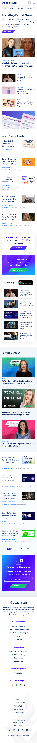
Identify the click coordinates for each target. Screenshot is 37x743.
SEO (3, 484)
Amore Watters (8, 152)
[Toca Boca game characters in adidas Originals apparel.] (8, 103)
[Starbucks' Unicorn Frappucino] (8, 90)
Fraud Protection (18, 713)
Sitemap (18, 699)
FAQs (18, 636)
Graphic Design (6, 185)
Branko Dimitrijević (10, 188)
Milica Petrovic (8, 468)
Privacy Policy (18, 706)
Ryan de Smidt (8, 524)
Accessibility (18, 709)
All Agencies (18, 661)
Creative (4, 223)
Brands (4, 167)
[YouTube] (27, 730)
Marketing (10, 167)
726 (28, 548)
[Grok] (24, 685)
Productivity (11, 502)
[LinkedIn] (10, 730)
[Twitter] (22, 730)
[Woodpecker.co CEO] (18, 398)
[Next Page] (32, 549)
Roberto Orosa (8, 170)
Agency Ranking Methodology (18, 629)
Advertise (18, 639)
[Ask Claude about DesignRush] (12, 685)
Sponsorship (18, 658)
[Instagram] (14, 730)
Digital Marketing (7, 149)
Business (4, 502)
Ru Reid (6, 207)
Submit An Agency (18, 655)
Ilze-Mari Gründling (10, 504)
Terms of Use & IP (18, 703)
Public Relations (6, 539)
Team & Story (18, 673)
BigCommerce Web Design (9, 466)
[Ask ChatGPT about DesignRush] (21, 685)
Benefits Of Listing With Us (18, 651)
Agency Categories (18, 626)
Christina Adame (9, 486)
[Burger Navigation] (34, 2)
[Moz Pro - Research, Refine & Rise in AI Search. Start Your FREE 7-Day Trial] (18, 120)
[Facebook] (18, 730)
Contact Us (19, 676)
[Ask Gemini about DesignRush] (16, 685)
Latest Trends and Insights (18, 633)
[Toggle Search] (34, 31)
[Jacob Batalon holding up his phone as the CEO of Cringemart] (8, 78)
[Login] (29, 2)
